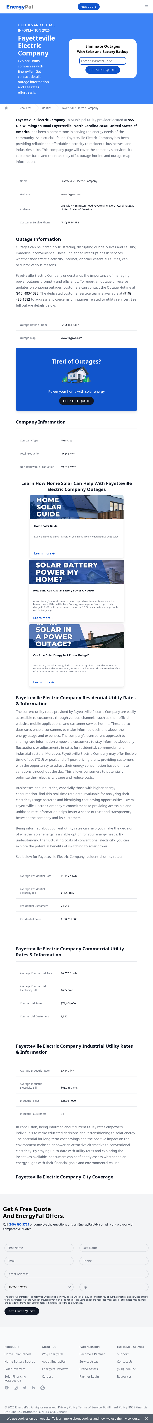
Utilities (46, 108)
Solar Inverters (14, 1369)
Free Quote (88, 6)
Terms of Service (90, 1407)
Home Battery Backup (19, 1361)
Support (123, 1354)
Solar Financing (15, 1376)
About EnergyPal (53, 1361)
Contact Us (124, 1361)
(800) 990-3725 (19, 1224)
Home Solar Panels (17, 1354)
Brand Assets (88, 1369)
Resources (25, 108)
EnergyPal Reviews (55, 1369)
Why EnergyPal (52, 1354)
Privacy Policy (67, 1407)
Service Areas (88, 1361)
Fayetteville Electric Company (80, 108)
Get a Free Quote (102, 70)
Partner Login (89, 1376)
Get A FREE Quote (76, 401)
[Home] (6, 108)
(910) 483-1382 (70, 222)
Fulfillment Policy (115, 1407)
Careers (47, 1376)
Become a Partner (92, 1354)
